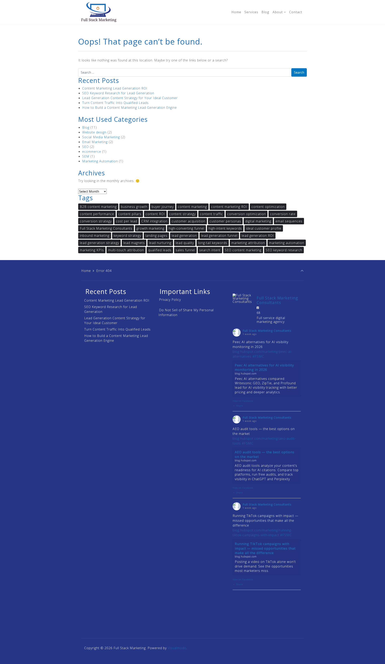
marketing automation (286, 243)
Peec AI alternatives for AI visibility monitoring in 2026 (264, 367)
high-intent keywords (225, 228)
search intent (210, 250)
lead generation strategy (99, 243)
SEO (85, 146)
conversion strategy (96, 221)
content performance (97, 214)
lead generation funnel (219, 235)
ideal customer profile (263, 228)
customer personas (225, 221)
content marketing (192, 206)
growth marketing (150, 228)
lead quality (185, 243)
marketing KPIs (92, 250)
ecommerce (91, 151)
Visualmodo (177, 648)
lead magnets (134, 243)
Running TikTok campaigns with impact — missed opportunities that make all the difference (265, 548)
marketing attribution (248, 243)
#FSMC (258, 356)
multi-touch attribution (126, 250)
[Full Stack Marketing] (98, 12)
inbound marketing (94, 235)
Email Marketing (95, 142)
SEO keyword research (284, 250)
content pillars (129, 214)
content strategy (182, 214)
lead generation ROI (258, 235)
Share (239, 405)
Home (86, 270)
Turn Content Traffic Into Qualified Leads (115, 103)
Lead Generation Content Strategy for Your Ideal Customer (130, 98)
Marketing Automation (100, 161)
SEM (85, 156)
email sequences (289, 221)
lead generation (184, 235)
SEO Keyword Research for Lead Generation (118, 93)
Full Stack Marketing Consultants (106, 228)
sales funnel (185, 250)
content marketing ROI (229, 206)
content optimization (268, 206)
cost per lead (126, 221)
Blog (85, 127)
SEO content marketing (243, 250)
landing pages (156, 235)
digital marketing (258, 221)
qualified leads (159, 250)
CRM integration (154, 221)
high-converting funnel (186, 228)
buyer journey (163, 206)
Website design (94, 132)
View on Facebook (243, 400)
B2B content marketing (98, 206)
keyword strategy (127, 235)
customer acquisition (188, 221)
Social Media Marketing (101, 137)
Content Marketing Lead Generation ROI (114, 88)
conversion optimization (246, 214)
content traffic (211, 214)
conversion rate (283, 214)
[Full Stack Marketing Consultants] (243, 298)
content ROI (155, 214)
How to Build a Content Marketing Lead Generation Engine (129, 107)
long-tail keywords (212, 243)
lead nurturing (160, 243)
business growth (134, 206)
